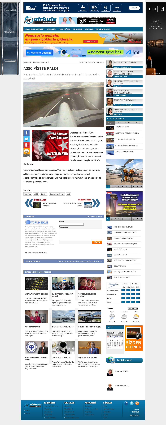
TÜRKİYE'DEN (64, 29)
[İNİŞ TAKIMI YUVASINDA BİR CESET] (109, 262)
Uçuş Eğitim (69, 409)
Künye (27, 410)
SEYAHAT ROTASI (103, 29)
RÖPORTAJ (51, 29)
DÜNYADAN (78, 29)
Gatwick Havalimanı (57, 194)
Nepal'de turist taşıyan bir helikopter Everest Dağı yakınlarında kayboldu (87, 333)
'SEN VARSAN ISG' (120, 266)
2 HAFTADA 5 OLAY (120, 255)
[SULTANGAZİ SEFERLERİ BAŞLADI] (109, 234)
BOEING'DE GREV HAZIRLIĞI (123, 227)
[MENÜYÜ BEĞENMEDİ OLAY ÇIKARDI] (88, 207)
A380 (36, 194)
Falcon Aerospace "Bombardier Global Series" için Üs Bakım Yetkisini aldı (63, 364)
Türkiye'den (49, 412)
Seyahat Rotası (50, 417)
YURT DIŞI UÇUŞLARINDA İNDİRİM (125, 271)
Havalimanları (69, 412)
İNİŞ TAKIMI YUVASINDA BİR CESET (125, 260)
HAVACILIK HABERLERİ (34, 29)
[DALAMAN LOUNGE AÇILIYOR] (109, 239)
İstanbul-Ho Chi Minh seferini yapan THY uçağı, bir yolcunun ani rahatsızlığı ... (62, 333)
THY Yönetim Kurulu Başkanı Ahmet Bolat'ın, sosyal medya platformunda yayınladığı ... (89, 364)
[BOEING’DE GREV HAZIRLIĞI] (109, 228)
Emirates (28, 194)
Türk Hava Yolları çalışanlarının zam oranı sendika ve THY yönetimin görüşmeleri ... (88, 302)
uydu (106, 415)
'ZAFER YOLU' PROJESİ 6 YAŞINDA (125, 244)
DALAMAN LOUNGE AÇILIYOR (123, 238)
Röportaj (48, 409)
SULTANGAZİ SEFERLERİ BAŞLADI (125, 232)
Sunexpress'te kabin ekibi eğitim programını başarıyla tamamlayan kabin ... (61, 302)
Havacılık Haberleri (51, 406)
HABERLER (27, 62)
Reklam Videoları (91, 409)
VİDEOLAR (89, 29)
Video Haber (89, 415)
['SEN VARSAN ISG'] (109, 267)
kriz (105, 406)
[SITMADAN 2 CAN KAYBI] (109, 278)
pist (68, 194)
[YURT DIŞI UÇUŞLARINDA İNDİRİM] (109, 273)
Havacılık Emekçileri (72, 417)
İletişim (27, 413)
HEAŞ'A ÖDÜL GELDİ (120, 249)
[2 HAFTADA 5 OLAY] (109, 256)
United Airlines (109, 409)
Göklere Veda (70, 415)
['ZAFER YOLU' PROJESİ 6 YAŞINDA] (109, 245)
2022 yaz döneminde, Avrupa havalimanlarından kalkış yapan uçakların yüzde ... (36, 300)
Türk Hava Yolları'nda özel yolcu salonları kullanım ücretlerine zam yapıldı (36, 333)
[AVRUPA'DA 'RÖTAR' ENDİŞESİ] (37, 207)
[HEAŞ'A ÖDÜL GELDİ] (109, 250)
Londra (43, 194)
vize (105, 417)
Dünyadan (48, 415)
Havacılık (68, 406)
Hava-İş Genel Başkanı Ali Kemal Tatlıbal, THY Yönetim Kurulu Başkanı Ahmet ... (36, 366)
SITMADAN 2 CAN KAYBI (122, 277)
